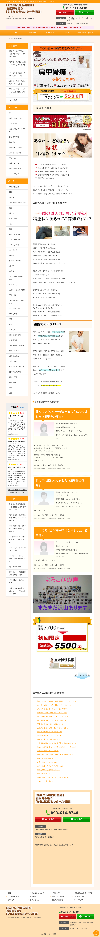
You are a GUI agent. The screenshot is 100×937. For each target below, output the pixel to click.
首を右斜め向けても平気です (47, 751)
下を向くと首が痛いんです (47, 781)
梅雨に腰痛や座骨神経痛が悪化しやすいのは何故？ (17, 517)
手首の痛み (13, 295)
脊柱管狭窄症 (14, 187)
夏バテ (11, 266)
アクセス (67, 33)
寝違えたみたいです (44, 773)
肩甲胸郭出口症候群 (16, 345)
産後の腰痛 (13, 377)
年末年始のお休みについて (17, 581)
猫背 (11, 319)
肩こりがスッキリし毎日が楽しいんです (52, 720)
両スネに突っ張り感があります (48, 739)
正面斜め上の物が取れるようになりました (52, 728)
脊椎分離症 (13, 314)
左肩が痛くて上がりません (47, 762)
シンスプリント (15, 284)
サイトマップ (14, 174)
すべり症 (12, 330)
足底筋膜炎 (13, 340)
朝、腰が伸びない (15, 567)
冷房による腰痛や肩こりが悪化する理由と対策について (17, 506)
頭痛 (11, 387)
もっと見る (13, 100)
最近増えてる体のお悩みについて (17, 549)
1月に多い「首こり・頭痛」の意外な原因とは (17, 558)
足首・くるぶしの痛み (17, 290)
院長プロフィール (15, 147)
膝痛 (11, 229)
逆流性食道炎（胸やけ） (16, 302)
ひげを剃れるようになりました (48, 770)
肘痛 (11, 192)
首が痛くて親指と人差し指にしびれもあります (54, 705)
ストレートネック (15, 239)
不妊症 (11, 255)
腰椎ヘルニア (14, 351)
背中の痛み (13, 361)
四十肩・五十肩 (15, 261)
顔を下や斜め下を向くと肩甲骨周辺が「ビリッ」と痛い (57, 701)
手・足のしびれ (15, 308)
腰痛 (11, 208)
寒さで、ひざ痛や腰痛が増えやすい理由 (17, 573)
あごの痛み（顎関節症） (16, 278)
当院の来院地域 (15, 168)
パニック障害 (14, 245)
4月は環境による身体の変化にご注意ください (17, 539)
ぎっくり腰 (13, 250)
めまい (11, 324)
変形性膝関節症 (15, 335)
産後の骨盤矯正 (15, 234)
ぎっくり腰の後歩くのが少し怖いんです (52, 709)
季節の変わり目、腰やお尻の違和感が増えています (17, 528)
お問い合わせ (14, 163)
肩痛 (11, 393)
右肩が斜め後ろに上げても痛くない (50, 735)
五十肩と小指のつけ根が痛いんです (50, 724)
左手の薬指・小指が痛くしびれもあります (52, 777)
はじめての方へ (15, 137)
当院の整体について (16, 118)
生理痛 (11, 197)
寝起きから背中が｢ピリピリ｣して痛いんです (53, 716)
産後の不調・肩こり (16, 366)
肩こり (11, 213)
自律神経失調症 (15, 372)
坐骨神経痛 (13, 218)
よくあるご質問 (15, 153)
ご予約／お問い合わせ (85, 33)
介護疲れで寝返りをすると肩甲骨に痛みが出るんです (57, 743)
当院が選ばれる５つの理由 (17, 130)
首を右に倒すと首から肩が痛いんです (51, 766)
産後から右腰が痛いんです (47, 758)
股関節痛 (12, 382)
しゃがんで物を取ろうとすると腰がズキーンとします (57, 747)
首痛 (11, 224)
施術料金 (32, 33)
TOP (15, 33)
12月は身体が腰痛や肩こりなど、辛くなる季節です (17, 591)
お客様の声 (50, 33)
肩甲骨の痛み (14, 356)
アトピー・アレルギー (17, 203)
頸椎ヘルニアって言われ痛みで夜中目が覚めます (55, 754)
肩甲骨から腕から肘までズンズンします (52, 713)
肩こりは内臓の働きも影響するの (49, 732)
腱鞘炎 (11, 271)
